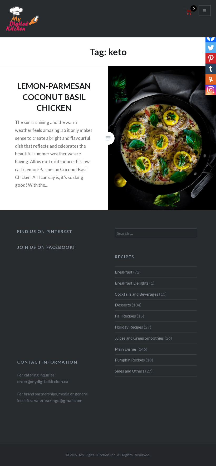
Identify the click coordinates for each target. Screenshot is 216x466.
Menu (205, 10)
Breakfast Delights (132, 283)
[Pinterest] (210, 58)
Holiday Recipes (129, 327)
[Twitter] (210, 47)
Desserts (123, 305)
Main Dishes (126, 349)
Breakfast (123, 272)
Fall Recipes (125, 316)
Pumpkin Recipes (130, 360)
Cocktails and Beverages (136, 294)
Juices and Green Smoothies (139, 338)
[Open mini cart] (188, 14)
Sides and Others (129, 371)
